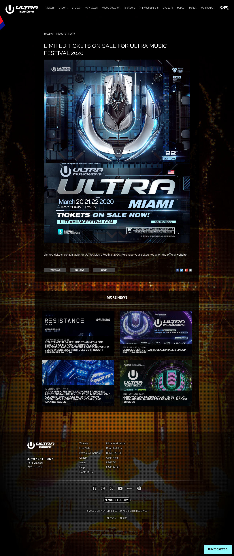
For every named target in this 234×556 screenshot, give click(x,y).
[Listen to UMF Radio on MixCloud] (130, 488)
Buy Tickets (217, 549)
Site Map (76, 8)
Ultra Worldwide (115, 443)
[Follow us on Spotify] (139, 488)
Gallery (83, 457)
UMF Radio (112, 467)
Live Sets (168, 8)
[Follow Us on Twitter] (111, 488)
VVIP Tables (91, 8)
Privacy (111, 518)
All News (79, 270)
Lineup (62, 8)
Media (180, 8)
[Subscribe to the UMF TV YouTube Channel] (120, 488)
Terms (123, 518)
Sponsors (129, 8)
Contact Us (86, 471)
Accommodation (111, 8)
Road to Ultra (114, 448)
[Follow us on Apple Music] (117, 500)
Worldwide (207, 8)
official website (177, 254)
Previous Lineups (149, 8)
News (82, 462)
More (192, 8)
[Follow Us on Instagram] (102, 488)
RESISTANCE (114, 452)
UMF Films (112, 457)
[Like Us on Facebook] (94, 488)
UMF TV (111, 462)
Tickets (50, 8)
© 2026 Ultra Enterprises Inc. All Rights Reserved (117, 510)
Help (82, 467)
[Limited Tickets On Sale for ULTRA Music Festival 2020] (117, 241)
